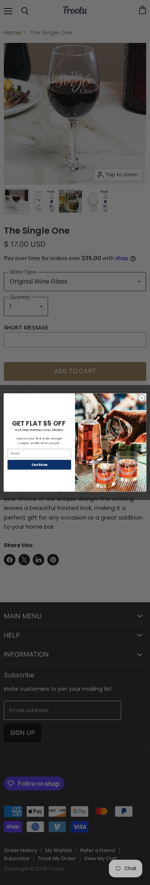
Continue (39, 464)
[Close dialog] (141, 398)
